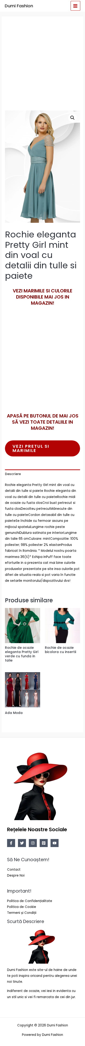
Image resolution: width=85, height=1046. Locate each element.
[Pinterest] (44, 843)
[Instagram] (33, 843)
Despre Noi (16, 875)
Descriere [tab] (13, 474)
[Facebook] (11, 843)
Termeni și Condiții (21, 913)
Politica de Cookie (21, 907)
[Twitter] (22, 843)
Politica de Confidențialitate (29, 901)
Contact (14, 869)
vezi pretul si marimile (31, 448)
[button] (72, 118)
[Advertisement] (42, 63)
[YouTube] (55, 843)
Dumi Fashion (19, 6)
